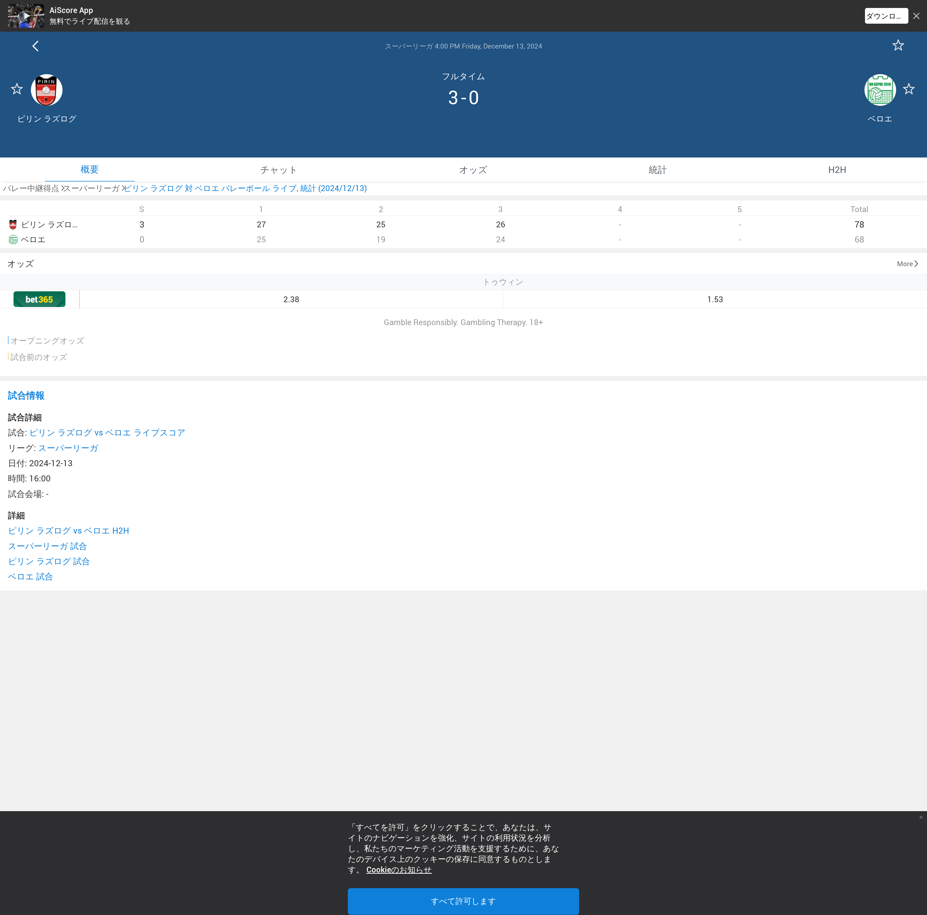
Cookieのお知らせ (399, 869)
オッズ (20, 263)
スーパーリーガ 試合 (47, 545)
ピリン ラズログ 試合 (49, 561)
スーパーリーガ (68, 447)
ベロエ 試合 (30, 576)
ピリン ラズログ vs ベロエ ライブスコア (107, 432)
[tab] (90, 169)
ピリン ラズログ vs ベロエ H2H (68, 530)
